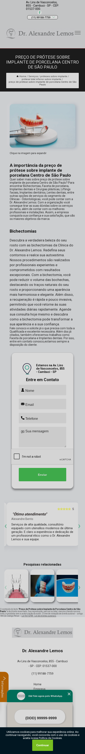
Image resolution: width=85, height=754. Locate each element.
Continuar (42, 745)
